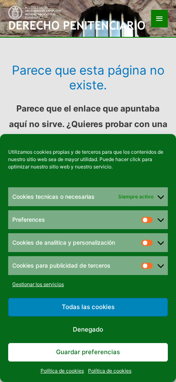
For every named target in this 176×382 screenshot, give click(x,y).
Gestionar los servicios (38, 284)
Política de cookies (62, 371)
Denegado (88, 329)
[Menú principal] (159, 18)
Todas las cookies (88, 307)
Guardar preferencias (88, 352)
